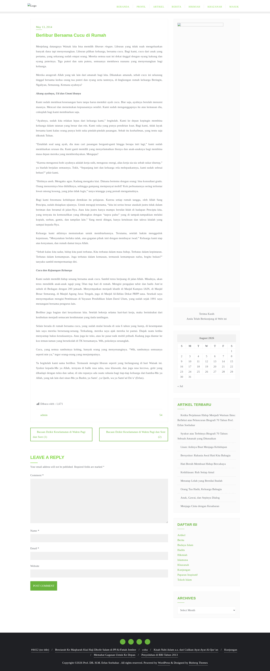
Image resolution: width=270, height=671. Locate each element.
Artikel (181, 535)
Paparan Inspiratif (187, 574)
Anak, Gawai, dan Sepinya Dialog (200, 497)
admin (44, 415)
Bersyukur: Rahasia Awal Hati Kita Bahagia (206, 455)
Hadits (181, 550)
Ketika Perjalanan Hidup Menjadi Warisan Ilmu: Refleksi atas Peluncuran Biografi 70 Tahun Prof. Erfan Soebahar (206, 420)
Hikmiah (182, 554)
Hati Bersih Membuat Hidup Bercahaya (203, 463)
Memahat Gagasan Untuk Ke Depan (114, 654)
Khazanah (183, 564)
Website (34, 565)
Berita (180, 540)
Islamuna (182, 559)
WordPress (164, 662)
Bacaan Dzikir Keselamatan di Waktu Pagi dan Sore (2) (135, 434)
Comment (37, 475)
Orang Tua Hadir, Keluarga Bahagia (201, 489)
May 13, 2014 (44, 27)
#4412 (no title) (40, 649)
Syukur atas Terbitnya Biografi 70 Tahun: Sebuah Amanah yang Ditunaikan (202, 436)
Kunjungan (183, 569)
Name (34, 530)
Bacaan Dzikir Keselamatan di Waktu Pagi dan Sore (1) (59, 434)
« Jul (180, 386)
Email (34, 548)
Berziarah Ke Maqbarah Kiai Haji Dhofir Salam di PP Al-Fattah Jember (95, 649)
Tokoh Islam (184, 579)
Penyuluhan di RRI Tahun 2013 (159, 654)
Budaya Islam (185, 545)
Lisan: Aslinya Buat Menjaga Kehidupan (204, 446)
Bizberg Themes (198, 662)
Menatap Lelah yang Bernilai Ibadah (201, 480)
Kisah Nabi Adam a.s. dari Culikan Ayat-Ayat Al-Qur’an (186, 649)
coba (145, 649)
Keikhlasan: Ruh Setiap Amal (197, 472)
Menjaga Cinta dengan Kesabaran (200, 506)
